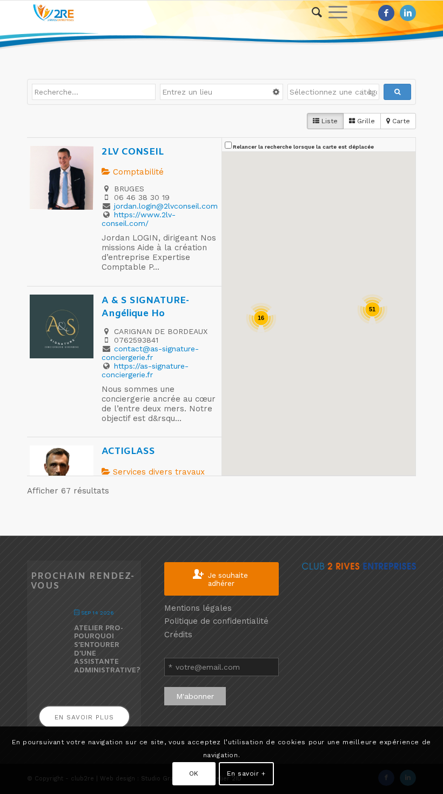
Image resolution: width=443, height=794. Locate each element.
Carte (400, 121)
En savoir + (246, 773)
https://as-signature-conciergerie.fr (145, 370)
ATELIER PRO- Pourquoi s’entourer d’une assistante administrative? (107, 649)
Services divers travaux (157, 472)
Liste (328, 121)
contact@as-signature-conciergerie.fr (150, 353)
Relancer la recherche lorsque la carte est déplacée (303, 147)
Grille (365, 121)
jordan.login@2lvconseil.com (166, 206)
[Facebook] (386, 13)
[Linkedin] (408, 13)
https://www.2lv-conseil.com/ (139, 219)
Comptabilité (137, 172)
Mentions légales (198, 608)
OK (194, 773)
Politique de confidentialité (216, 621)
